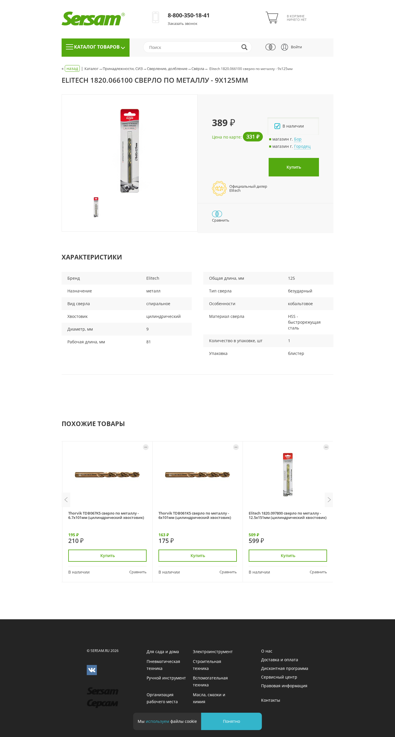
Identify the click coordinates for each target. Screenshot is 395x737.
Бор (298, 139)
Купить (294, 167)
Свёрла (197, 68)
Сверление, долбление (167, 68)
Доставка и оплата (279, 659)
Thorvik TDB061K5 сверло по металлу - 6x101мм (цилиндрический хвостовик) (194, 515)
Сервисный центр (279, 677)
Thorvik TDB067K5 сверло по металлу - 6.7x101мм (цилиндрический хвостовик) (106, 515)
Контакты (270, 700)
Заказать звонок (183, 23)
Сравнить (138, 571)
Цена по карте (226, 137)
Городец (302, 146)
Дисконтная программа (284, 668)
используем (157, 721)
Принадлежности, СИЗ (123, 68)
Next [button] (329, 500)
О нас (266, 651)
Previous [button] (66, 500)
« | (73, 68)
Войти (296, 46)
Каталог (91, 68)
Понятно (231, 721)
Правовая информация (284, 685)
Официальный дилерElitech (248, 188)
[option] (129, 151)
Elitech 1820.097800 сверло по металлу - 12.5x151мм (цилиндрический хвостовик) (287, 515)
